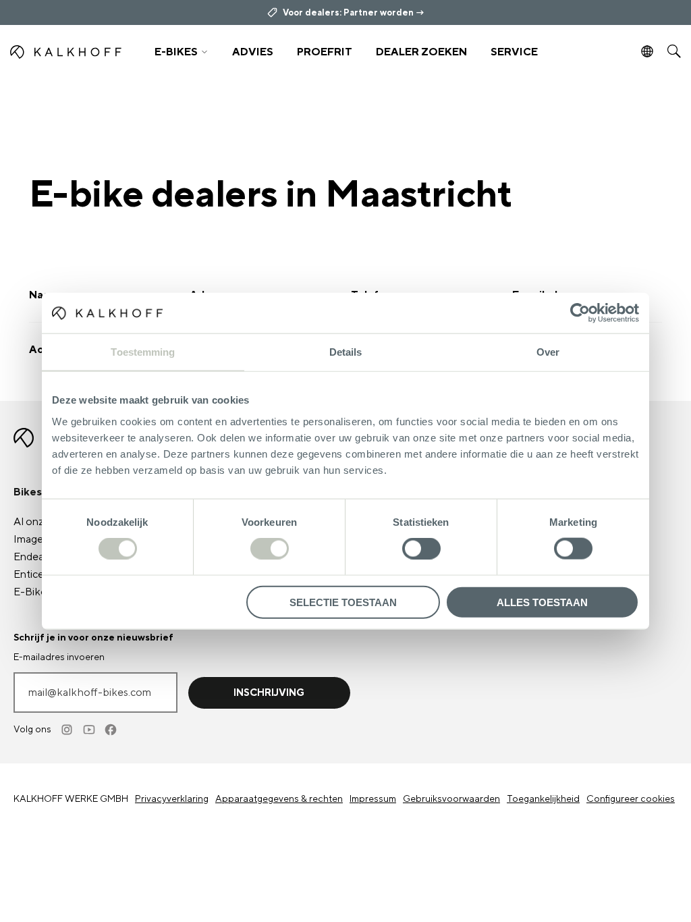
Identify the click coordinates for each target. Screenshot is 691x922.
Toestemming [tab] (143, 352)
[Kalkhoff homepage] (73, 52)
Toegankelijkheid (543, 799)
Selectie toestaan (343, 601)
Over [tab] (547, 352)
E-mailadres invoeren (59, 657)
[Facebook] (111, 729)
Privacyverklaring (172, 799)
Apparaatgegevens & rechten (279, 799)
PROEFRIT (324, 52)
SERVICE (514, 52)
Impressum (373, 799)
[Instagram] (68, 729)
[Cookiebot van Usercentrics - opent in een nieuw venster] (580, 313)
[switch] (269, 549)
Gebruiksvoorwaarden (451, 799)
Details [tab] (345, 352)
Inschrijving (268, 692)
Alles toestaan (542, 601)
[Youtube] (89, 729)
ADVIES (252, 52)
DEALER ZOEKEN (421, 52)
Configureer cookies (630, 799)
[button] (180, 52)
